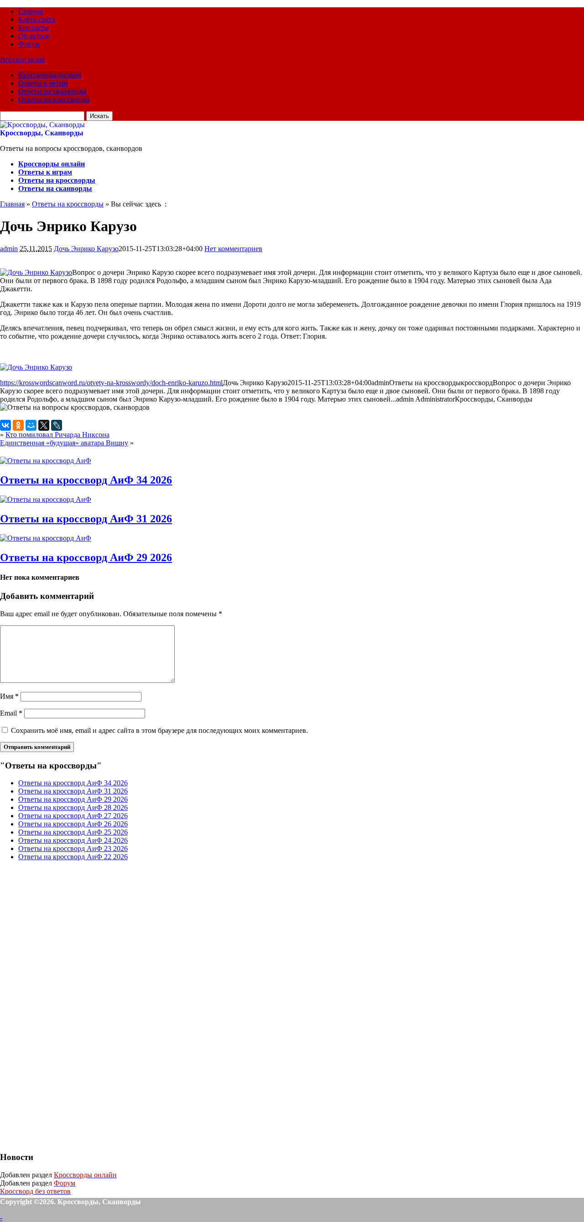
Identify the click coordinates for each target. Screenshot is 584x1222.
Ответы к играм (43, 83)
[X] (43, 425)
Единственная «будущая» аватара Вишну (64, 443)
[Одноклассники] (18, 425)
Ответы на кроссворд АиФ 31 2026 (86, 519)
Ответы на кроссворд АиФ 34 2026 (86, 480)
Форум (29, 44)
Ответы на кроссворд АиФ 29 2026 (86, 557)
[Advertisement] (68, 1005)
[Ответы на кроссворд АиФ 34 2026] (45, 460)
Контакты (33, 27)
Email (11, 713)
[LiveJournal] (56, 425)
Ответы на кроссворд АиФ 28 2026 (73, 807)
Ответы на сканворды (52, 91)
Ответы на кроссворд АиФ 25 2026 (73, 832)
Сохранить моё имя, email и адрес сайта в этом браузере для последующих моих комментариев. (159, 730)
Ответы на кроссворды (54, 99)
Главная (30, 11)
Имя (9, 696)
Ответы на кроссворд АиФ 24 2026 (73, 840)
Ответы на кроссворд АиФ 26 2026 (73, 824)
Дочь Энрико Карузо (86, 249)
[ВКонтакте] (5, 425)
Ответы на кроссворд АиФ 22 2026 (73, 857)
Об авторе (34, 36)
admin (9, 249)
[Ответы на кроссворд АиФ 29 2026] (45, 538)
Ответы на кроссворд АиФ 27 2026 (73, 816)
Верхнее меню (22, 59)
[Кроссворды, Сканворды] (42, 125)
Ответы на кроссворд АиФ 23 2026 (73, 848)
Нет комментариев (233, 249)
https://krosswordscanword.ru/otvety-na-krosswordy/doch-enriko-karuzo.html (111, 383)
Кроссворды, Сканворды (41, 133)
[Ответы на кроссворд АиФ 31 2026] (45, 499)
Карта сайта (36, 19)
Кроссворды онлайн (49, 75)
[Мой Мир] (31, 425)
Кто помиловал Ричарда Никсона (57, 434)
